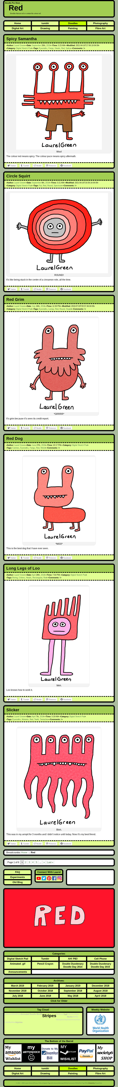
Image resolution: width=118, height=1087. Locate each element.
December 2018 (100, 985)
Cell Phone (100, 958)
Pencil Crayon (45, 963)
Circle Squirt (18, 176)
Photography (100, 23)
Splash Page (47, 1083)
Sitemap (60, 1083)
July (33, 306)
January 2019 (72, 985)
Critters (22, 578)
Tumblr (45, 958)
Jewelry (75, 1017)
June (34, 445)
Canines (15, 448)
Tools (6, 1022)
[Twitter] (44, 878)
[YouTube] (39, 878)
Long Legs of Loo (23, 568)
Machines (12, 1022)
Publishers (8, 1014)
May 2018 (73, 995)
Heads (57, 48)
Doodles (73, 23)
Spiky (68, 48)
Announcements (17, 971)
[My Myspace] (32, 1053)
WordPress (16, 1014)
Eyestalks (43, 48)
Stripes (49, 1015)
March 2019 (17, 985)
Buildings (60, 1014)
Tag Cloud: (43, 1009)
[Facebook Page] (54, 878)
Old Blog (18, 882)
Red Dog (14, 438)
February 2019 (45, 985)
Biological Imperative (64, 1019)
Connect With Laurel (49, 872)
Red (16, 7)
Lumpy (51, 309)
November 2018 (17, 990)
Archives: (59, 980)
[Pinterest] (49, 878)
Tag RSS (83, 1083)
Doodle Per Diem (12, 3)
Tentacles (44, 719)
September (36, 45)
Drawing (45, 28)
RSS (65, 1083)
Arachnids (76, 1019)
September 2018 (73, 990)
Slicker (12, 710)
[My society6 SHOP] (105, 1053)
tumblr (45, 23)
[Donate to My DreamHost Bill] (50, 1053)
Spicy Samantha (21, 39)
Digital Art (17, 28)
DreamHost (98, 1083)
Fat (40, 185)
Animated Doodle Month (31, 1014)
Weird (43, 448)
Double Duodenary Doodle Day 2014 (72, 965)
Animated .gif (17, 963)
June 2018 (45, 995)
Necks (69, 1017)
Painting (73, 28)
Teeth (36, 719)
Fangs (51, 48)
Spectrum (58, 185)
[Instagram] (59, 878)
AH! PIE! (73, 958)
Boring (15, 578)
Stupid (68, 309)
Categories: (59, 953)
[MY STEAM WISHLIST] (69, 1053)
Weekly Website (100, 1009)
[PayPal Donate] (87, 1053)
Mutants (25, 719)
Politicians (71, 1014)
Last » (50, 862)
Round (50, 185)
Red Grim (15, 299)
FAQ (17, 872)
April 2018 (100, 995)
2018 (48, 45)
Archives (54, 1083)
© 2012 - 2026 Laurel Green (24, 1083)
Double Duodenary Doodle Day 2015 (100, 965)
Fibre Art (100, 28)
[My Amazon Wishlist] (13, 1053)
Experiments (17, 877)
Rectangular (37, 578)
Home (17, 23)
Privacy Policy (38, 1083)
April (34, 575)
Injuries (19, 1022)
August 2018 (100, 990)
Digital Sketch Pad (24, 48)
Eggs (77, 1014)
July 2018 (17, 995)
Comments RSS (73, 1083)
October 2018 (45, 990)
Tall (65, 1014)
